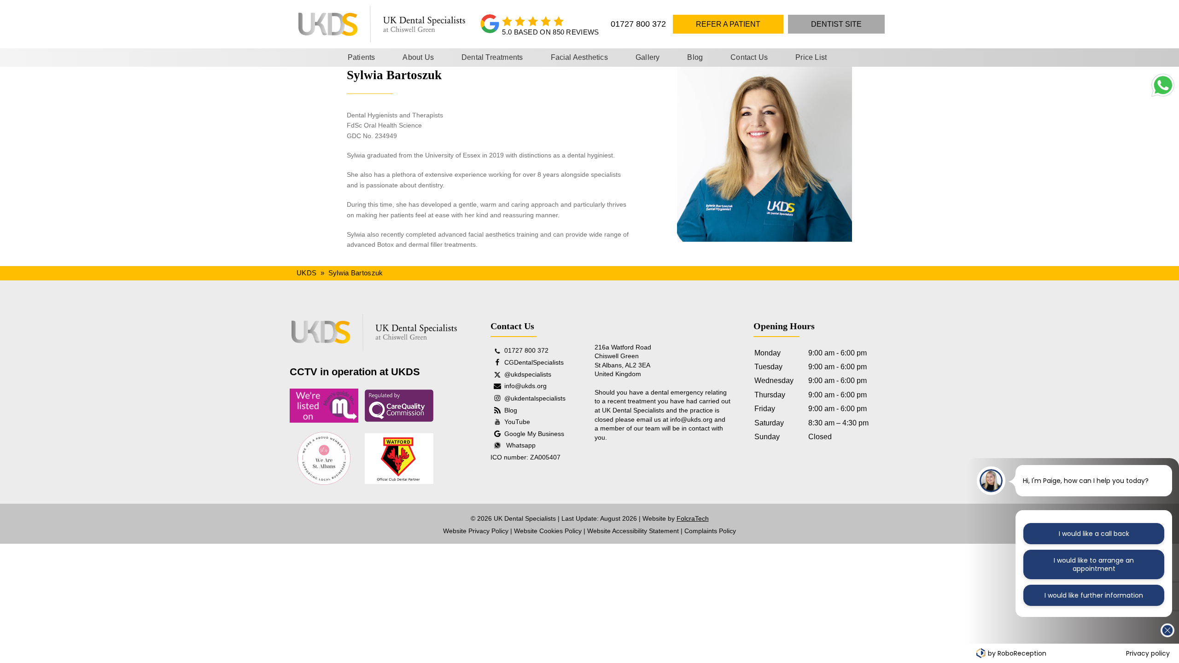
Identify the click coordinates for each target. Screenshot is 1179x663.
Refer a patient (728, 24)
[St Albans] (324, 458)
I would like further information (1094, 595)
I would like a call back (1094, 533)
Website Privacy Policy (475, 531)
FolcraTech (693, 518)
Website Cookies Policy (548, 531)
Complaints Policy (710, 531)
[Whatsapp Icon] (1162, 94)
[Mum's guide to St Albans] (324, 405)
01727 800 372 (638, 24)
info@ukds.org (691, 419)
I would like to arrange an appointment (1094, 564)
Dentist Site (836, 24)
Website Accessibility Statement (633, 531)
